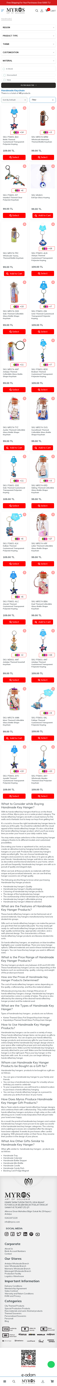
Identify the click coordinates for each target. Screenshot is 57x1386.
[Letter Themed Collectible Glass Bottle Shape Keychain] (43, 525)
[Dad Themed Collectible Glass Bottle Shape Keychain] (43, 583)
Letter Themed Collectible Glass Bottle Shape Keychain (42, 548)
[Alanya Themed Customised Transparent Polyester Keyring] (43, 234)
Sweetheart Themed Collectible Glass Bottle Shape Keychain (41, 432)
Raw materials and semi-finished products (24, 1311)
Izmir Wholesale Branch (15, 1266)
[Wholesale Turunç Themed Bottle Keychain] (14, 234)
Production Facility (13, 1273)
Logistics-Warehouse (14, 1276)
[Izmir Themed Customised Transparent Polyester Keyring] (43, 292)
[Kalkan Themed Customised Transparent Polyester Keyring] (14, 525)
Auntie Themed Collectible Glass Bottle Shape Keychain (14, 432)
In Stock (9, 69)
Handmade (6, 19)
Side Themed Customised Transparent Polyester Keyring (14, 490)
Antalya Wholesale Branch (17, 1263)
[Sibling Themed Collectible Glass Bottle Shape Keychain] (43, 467)
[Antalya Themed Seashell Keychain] (14, 641)
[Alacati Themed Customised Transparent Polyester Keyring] (14, 583)
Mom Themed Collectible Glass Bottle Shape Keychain (13, 722)
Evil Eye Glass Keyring (40, 197)
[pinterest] (31, 1235)
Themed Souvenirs (13, 1313)
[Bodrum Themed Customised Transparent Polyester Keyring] (43, 351)
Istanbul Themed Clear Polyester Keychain (12, 198)
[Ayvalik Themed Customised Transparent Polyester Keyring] (14, 757)
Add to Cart (44, 215)
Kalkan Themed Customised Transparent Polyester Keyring (13, 548)
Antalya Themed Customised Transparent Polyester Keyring (42, 664)
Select (17, 157)
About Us (9, 1248)
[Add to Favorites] (24, 108)
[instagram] (6, 1235)
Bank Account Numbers (15, 1251)
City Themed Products (14, 1306)
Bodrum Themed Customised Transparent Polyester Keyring (42, 374)
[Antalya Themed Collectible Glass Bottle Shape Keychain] (14, 351)
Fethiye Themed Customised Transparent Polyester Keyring (42, 722)
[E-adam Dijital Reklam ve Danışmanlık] (28, 1375)
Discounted (11, 75)
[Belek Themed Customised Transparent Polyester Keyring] (14, 118)
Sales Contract (11, 1291)
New (8, 80)
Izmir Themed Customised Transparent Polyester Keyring (42, 316)
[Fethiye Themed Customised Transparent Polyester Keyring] (43, 699)
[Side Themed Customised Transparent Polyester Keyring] (14, 467)
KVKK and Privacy (13, 1296)
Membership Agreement (16, 1288)
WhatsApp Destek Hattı (51, 1364)
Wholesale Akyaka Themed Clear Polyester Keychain (41, 780)
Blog (7, 1321)
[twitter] (19, 1235)
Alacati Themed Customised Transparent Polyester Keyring (13, 606)
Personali (9, 1318)
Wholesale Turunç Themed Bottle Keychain (13, 257)
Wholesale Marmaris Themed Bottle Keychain (41, 140)
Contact (8, 1254)
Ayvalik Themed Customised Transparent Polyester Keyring (13, 780)
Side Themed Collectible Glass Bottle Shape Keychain (13, 316)
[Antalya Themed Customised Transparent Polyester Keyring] (43, 641)
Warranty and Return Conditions (19, 1293)
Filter (34, 100)
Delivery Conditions (13, 1286)
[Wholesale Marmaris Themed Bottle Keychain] (43, 118)
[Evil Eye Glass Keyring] (43, 176)
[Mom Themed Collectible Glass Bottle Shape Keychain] (14, 699)
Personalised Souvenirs (15, 1316)
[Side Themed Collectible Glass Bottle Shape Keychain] (14, 292)
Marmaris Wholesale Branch (17, 1268)
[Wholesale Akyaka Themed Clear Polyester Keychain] (43, 757)
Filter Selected (28, 85)
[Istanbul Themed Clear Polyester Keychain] (14, 176)
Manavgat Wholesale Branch (18, 1271)
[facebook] (12, 1235)
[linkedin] (25, 1235)
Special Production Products (17, 1308)
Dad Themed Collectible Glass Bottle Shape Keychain (41, 606)
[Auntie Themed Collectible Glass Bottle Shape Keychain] (14, 409)
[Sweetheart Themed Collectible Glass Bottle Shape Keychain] (43, 409)
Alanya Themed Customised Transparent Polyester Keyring (42, 257)
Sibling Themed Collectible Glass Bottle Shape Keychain (42, 490)
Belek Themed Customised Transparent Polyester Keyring (13, 141)
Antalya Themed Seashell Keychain (14, 663)
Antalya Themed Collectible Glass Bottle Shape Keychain (13, 374)
